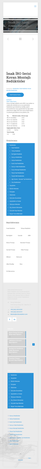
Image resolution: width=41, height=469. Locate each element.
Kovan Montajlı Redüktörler (18, 169)
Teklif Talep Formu (11, 101)
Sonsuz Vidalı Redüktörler (18, 166)
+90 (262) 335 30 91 (16, 312)
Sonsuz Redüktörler (16, 157)
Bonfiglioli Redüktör (16, 154)
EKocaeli (20, 460)
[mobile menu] (35, 6)
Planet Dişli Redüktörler (17, 173)
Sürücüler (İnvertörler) (15, 198)
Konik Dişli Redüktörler (17, 163)
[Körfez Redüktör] (20, 6)
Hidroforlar (12, 195)
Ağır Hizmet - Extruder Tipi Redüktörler (21, 179)
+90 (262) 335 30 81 (16, 309)
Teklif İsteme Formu (15, 94)
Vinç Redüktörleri (16, 182)
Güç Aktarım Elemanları (16, 207)
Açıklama (8, 99)
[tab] (20, 100)
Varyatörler (12, 185)
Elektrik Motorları (14, 188)
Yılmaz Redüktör (15, 151)
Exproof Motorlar (14, 444)
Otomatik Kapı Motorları (16, 210)
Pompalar (12, 191)
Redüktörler (16, 88)
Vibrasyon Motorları (15, 204)
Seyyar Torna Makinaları (16, 213)
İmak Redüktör (23, 88)
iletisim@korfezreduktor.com (18, 314)
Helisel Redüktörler (16, 160)
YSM (29, 458)
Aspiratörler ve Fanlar (15, 201)
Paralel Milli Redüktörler (17, 176)
